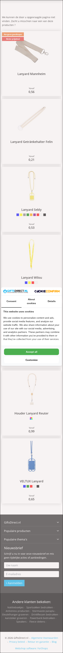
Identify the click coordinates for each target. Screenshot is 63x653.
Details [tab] (52, 301)
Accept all (31, 351)
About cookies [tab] (31, 301)
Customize (32, 360)
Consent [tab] (11, 301)
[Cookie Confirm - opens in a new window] (47, 291)
